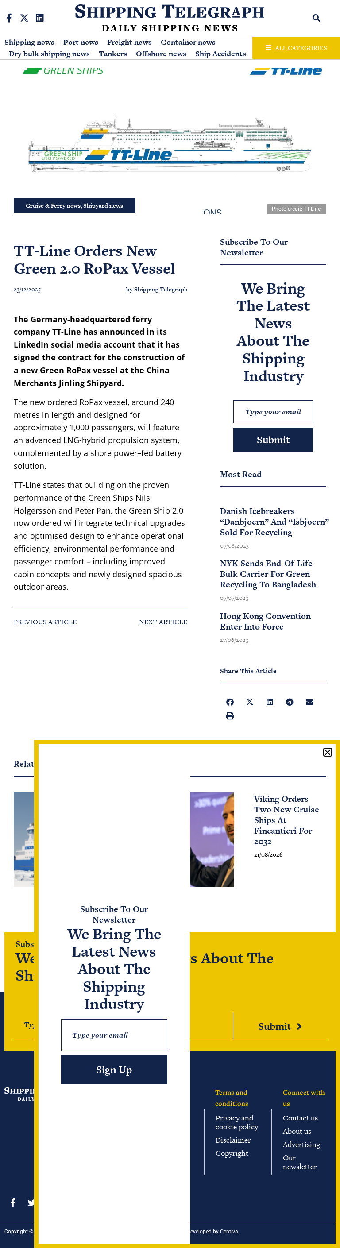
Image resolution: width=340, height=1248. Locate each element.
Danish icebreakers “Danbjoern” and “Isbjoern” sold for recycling (274, 521)
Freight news (129, 42)
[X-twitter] (24, 18)
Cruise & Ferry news (53, 205)
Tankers (113, 53)
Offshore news (161, 53)
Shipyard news (103, 205)
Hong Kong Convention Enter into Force (265, 621)
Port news (80, 42)
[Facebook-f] (8, 18)
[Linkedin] (39, 18)
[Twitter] (31, 1202)
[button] (316, 18)
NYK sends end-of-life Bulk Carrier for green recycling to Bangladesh (268, 574)
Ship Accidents (220, 53)
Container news (188, 42)
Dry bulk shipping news (49, 53)
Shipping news (29, 42)
